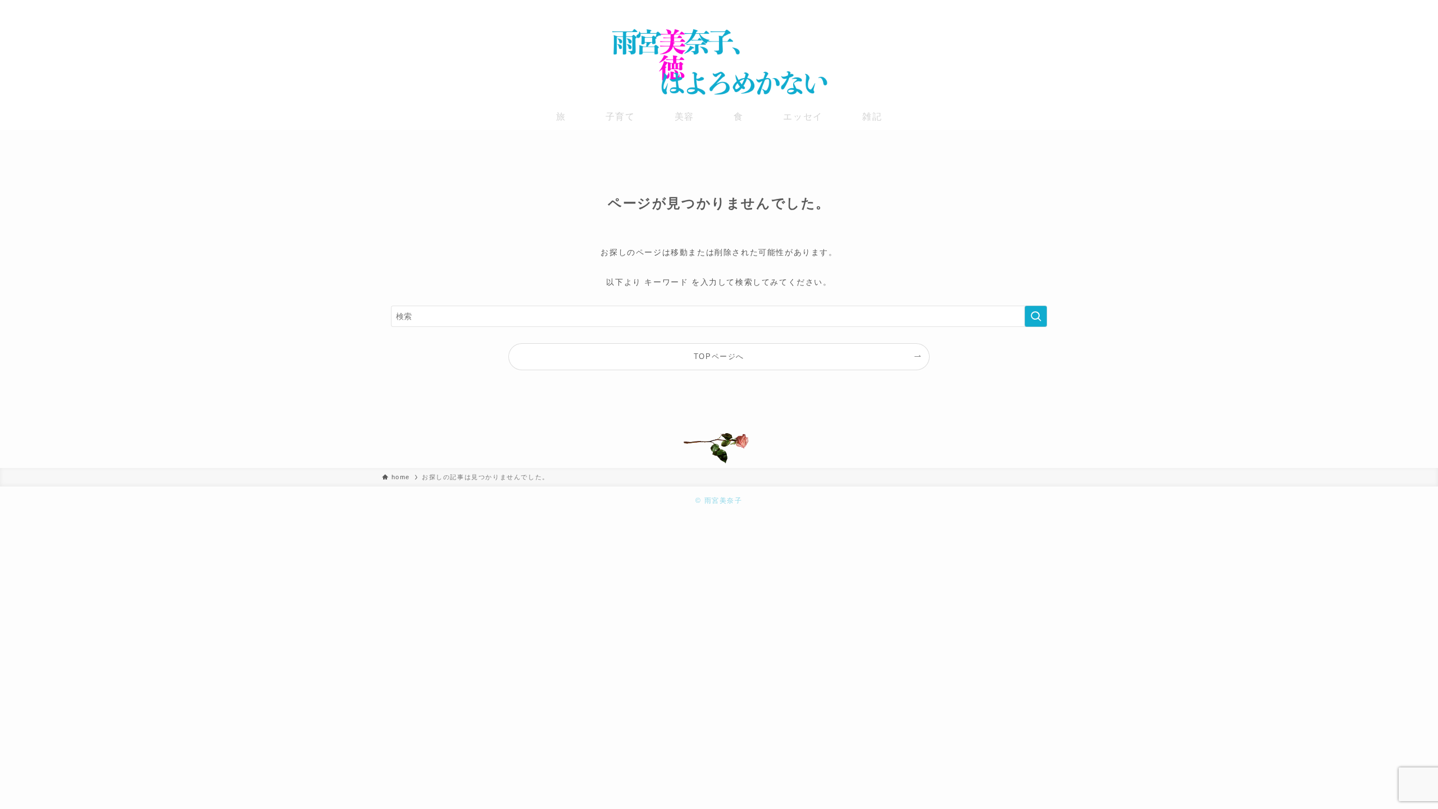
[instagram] (1019, 8)
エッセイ (802, 116)
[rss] (1048, 8)
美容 (684, 116)
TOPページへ (719, 357)
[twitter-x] (1005, 8)
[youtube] (1034, 8)
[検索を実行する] (1036, 316)
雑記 (872, 116)
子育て (620, 116)
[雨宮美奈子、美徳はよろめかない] (719, 62)
